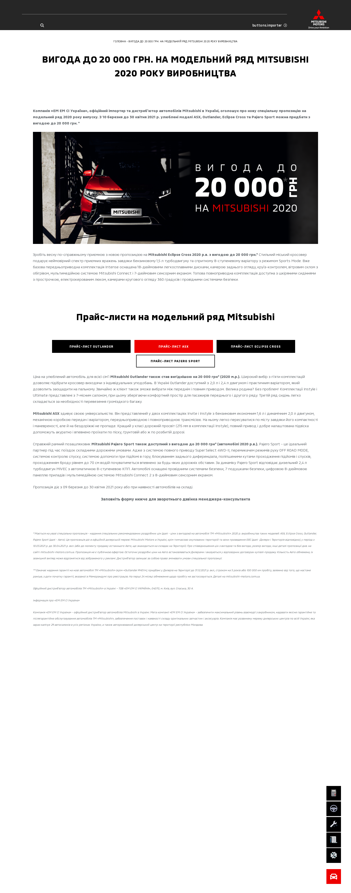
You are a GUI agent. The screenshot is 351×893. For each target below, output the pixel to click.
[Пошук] (42, 25)
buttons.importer (267, 25)
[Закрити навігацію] (333, 876)
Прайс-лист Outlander (91, 346)
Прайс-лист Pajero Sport (175, 361)
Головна (119, 41)
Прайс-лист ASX (174, 346)
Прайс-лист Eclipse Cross (256, 346)
